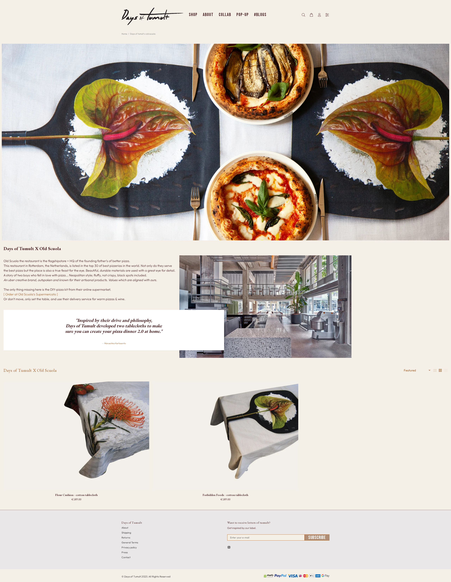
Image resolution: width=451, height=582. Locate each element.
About (125, 527)
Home (124, 33)
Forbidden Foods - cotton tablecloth (225, 495)
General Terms (130, 542)
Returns (126, 537)
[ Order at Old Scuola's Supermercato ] (31, 294)
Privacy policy (129, 547)
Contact (126, 557)
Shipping (126, 532)
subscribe (317, 537)
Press (125, 552)
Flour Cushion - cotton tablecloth (76, 495)
